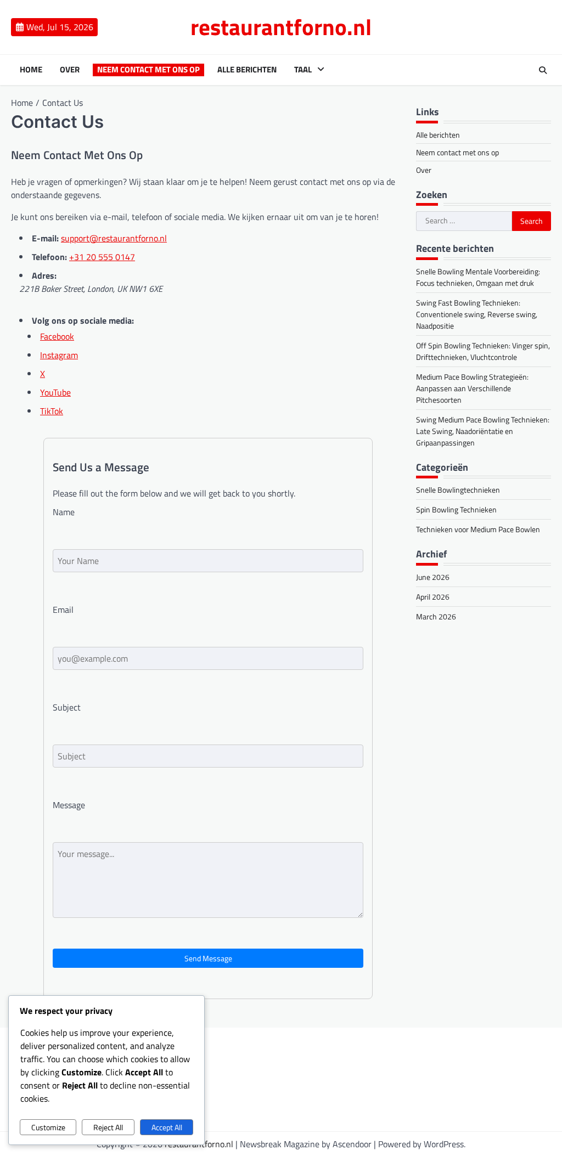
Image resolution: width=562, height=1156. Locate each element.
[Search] (543, 70)
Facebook (57, 336)
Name (64, 511)
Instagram (59, 355)
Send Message (208, 958)
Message (69, 804)
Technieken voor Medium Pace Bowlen (478, 529)
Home (31, 70)
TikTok (51, 411)
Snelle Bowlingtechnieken (458, 489)
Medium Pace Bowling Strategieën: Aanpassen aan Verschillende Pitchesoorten (472, 388)
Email (63, 609)
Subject (67, 707)
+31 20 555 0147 (102, 256)
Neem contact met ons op (148, 70)
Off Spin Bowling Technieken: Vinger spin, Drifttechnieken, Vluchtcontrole (483, 351)
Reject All (108, 1127)
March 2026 (436, 616)
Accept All (166, 1127)
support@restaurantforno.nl (114, 238)
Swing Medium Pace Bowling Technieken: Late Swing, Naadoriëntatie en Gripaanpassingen (482, 431)
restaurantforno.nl (281, 27)
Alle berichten (247, 70)
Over (70, 70)
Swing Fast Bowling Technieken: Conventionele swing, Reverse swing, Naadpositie (476, 314)
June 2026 (432, 577)
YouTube (55, 392)
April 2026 (432, 596)
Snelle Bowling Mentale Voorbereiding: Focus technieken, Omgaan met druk (478, 277)
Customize (48, 1127)
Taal (303, 70)
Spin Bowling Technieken (456, 509)
